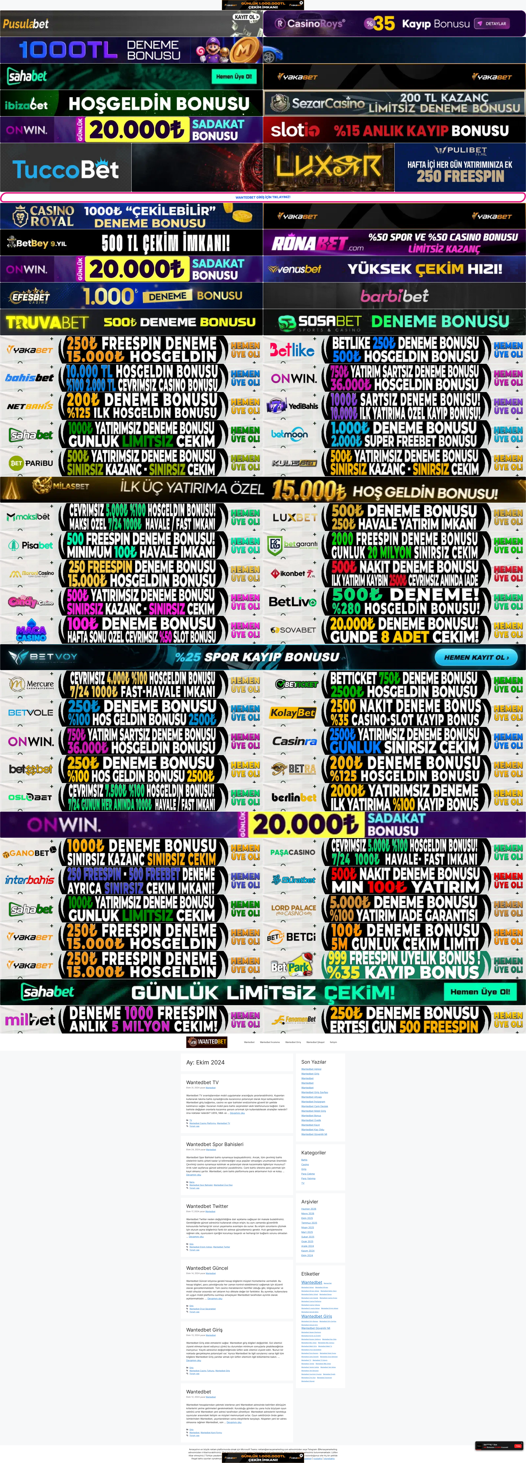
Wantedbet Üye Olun (223, 1185)
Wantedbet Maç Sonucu (326, 1343)
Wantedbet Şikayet (315, 1042)
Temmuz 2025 (309, 1222)
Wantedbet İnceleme (270, 1042)
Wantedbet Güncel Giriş (309, 1325)
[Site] (131, 350)
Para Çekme (308, 1173)
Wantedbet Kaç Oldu (312, 1129)
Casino (305, 1164)
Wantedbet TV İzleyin (320, 1360)
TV (190, 1120)
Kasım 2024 (308, 1250)
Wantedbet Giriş (293, 1042)
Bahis (192, 1182)
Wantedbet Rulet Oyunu (328, 1353)
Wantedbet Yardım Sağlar (310, 1367)
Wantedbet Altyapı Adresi (310, 1291)
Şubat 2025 (307, 1236)
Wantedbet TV (202, 1082)
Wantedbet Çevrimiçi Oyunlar (311, 1374)
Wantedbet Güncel (207, 1268)
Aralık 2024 (307, 1246)
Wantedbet (249, 1042)
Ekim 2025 (307, 1218)
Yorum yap (194, 1126)
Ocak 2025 (307, 1241)
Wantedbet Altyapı (311, 1097)
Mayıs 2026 (307, 1213)
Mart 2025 (307, 1232)
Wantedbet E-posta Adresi (310, 1308)
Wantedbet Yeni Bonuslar (310, 1371)
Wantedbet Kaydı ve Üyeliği (311, 1336)
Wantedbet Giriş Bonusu (309, 1321)
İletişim (333, 1042)
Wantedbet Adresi (311, 1069)
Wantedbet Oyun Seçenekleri (202, 1309)
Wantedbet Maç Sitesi (309, 1343)
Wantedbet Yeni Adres (328, 1367)
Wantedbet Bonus (311, 1115)
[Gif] (263, 490)
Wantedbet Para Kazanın (309, 1353)
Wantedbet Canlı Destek (314, 1106)
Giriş (191, 1244)
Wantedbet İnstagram (313, 1101)
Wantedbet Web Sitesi (323, 1364)
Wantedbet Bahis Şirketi (309, 1294)
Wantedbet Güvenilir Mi (314, 1134)
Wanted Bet (328, 1283)
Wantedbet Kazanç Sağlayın (311, 1339)
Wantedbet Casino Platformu (202, 1123)
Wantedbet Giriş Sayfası (314, 1092)
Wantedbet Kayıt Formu (211, 1432)
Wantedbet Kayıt (310, 1125)
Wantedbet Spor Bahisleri (214, 1144)
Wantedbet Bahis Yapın (329, 1291)
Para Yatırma (308, 1178)
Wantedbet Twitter (207, 1206)
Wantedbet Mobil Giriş (313, 1111)
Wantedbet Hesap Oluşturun (311, 1332)
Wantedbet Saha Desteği (310, 1357)
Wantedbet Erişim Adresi (200, 1247)
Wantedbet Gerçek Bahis (309, 1312)
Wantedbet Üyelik (311, 1120)
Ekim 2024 (307, 1255)
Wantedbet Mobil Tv (325, 1346)
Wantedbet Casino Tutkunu (201, 1370)
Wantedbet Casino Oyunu (328, 1298)
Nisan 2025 (307, 1227)
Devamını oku (237, 1113)
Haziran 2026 (308, 1209)
